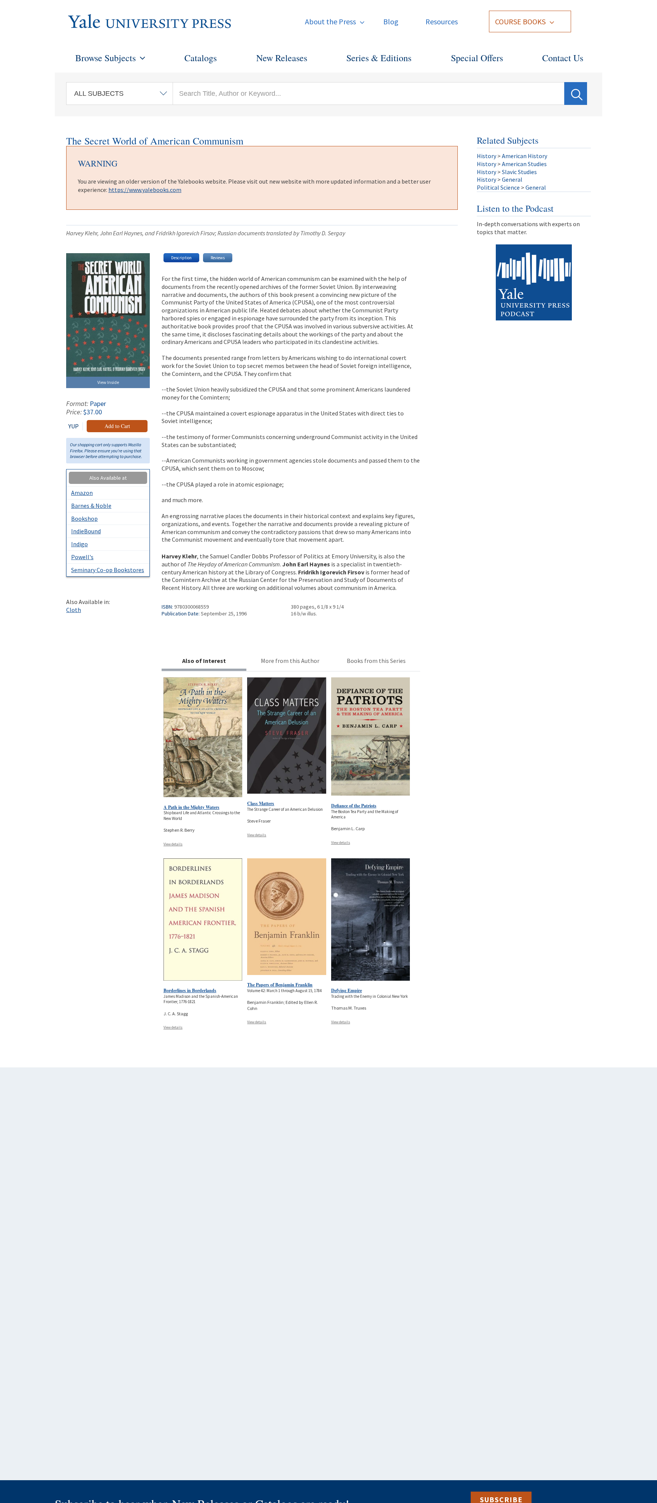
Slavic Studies (519, 172)
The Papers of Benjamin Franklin (280, 984)
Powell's (82, 557)
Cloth (73, 610)
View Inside (108, 382)
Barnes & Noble (91, 505)
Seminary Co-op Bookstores (107, 570)
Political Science (498, 187)
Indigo (79, 544)
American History (524, 156)
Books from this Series (376, 660)
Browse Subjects (105, 58)
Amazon (82, 492)
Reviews (218, 257)
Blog (390, 21)
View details (172, 844)
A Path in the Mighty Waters (191, 807)
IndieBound (86, 531)
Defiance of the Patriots (353, 805)
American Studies (524, 164)
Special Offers (477, 58)
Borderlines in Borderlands (189, 990)
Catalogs (200, 58)
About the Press (330, 21)
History (486, 156)
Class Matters (260, 803)
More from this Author (290, 660)
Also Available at (108, 477)
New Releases (281, 58)
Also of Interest (204, 660)
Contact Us (562, 58)
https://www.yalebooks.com (144, 189)
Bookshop (84, 518)
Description (181, 257)
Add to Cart (117, 426)
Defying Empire (346, 990)
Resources (441, 21)
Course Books (520, 21)
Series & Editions (378, 58)
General (512, 179)
